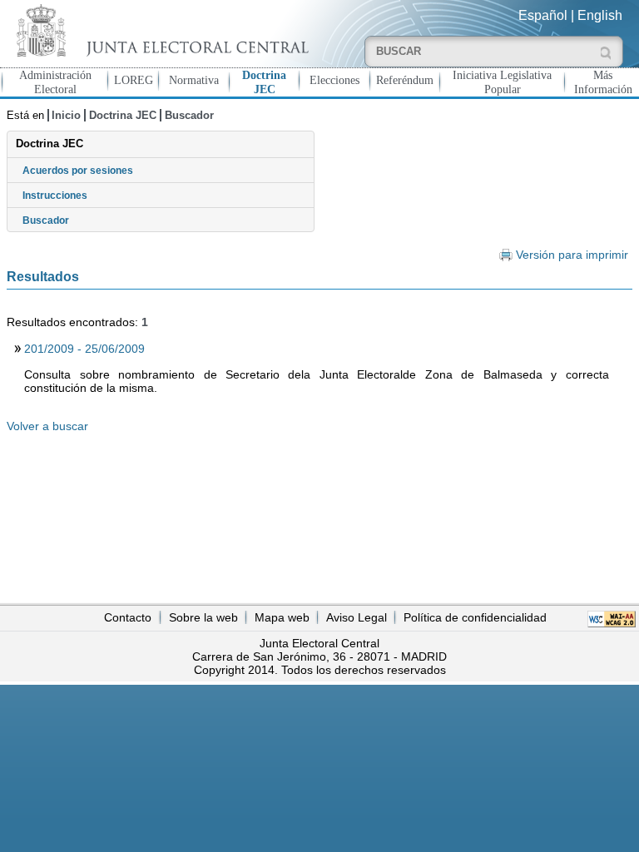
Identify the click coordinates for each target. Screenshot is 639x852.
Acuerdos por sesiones (77, 170)
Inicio (66, 115)
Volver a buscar (47, 426)
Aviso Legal (356, 617)
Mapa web (282, 617)
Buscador (189, 115)
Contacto (127, 617)
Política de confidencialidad (475, 617)
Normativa (194, 80)
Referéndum (404, 80)
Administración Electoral (55, 82)
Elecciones (334, 80)
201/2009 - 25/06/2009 (84, 348)
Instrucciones (54, 195)
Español (542, 15)
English (599, 15)
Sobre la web (203, 617)
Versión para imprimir (572, 255)
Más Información (603, 82)
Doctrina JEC (264, 82)
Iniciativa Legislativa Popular (502, 82)
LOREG (133, 80)
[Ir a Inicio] (160, 30)
